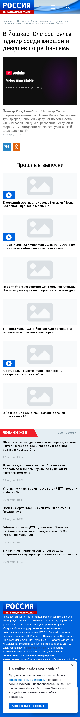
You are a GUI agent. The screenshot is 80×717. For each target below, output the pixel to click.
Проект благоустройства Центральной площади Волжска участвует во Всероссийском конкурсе (40, 289)
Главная (7, 21)
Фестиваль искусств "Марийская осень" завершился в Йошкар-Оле (33, 373)
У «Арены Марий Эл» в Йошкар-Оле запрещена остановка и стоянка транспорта (37, 331)
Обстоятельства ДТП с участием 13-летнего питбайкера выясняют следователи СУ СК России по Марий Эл (36, 531)
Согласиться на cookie (28, 706)
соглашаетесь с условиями (28, 680)
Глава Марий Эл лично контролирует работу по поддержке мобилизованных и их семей (39, 247)
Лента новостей (39, 21)
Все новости (67, 432)
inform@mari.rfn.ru (36, 648)
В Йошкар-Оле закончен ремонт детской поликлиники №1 (34, 415)
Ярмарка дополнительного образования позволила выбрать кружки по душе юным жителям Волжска (35, 469)
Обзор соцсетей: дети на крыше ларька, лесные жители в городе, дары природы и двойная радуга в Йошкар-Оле (39, 446)
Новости (21, 21)
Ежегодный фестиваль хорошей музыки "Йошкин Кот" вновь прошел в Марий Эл (39, 204)
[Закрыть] (72, 665)
